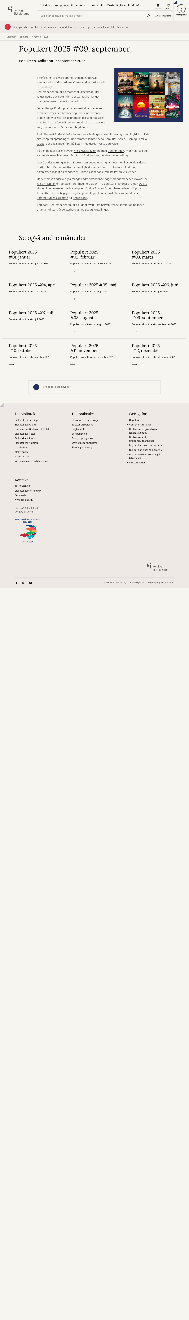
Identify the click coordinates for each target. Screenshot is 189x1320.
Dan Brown (74, 162)
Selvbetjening (79, 434)
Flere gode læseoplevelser (56, 387)
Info (137, 5)
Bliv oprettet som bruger (86, 420)
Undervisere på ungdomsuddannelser (141, 439)
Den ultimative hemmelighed (71, 167)
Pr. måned (36, 37)
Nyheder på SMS (24, 500)
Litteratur (92, 5)
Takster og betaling (82, 425)
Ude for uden (116, 151)
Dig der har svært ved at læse (145, 445)
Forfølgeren (96, 134)
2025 (46, 37)
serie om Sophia (130, 188)
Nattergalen (76, 188)
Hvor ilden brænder (60, 113)
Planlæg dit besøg (82, 447)
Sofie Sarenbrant (76, 134)
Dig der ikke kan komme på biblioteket (144, 456)
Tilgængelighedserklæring (161, 582)
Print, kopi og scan (82, 438)
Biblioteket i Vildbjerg (27, 443)
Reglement (78, 429)
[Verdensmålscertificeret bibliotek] (28, 530)
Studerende (77, 5)
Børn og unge (60, 5)
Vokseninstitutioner (140, 425)
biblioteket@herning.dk (28, 491)
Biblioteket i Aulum (25, 425)
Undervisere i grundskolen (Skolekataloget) (144, 431)
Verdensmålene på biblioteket (31, 461)
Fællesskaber (22, 456)
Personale (20, 495)
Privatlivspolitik (136, 582)
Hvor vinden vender (90, 113)
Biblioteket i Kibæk (25, 434)
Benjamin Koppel (88, 193)
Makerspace (21, 452)
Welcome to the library (115, 582)
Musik (110, 5)
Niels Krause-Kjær (85, 151)
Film (102, 5)
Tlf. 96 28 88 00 (23, 486)
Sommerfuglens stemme (52, 198)
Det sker (45, 5)
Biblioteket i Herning (26, 420)
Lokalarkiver (21, 447)
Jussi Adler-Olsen (122, 139)
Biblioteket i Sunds (25, 438)
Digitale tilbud (125, 5)
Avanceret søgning (163, 16)
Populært (23, 37)
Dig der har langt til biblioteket (146, 450)
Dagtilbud (134, 420)
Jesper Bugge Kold (48, 108)
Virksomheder (137, 462)
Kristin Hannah (46, 184)
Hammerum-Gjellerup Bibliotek (32, 429)
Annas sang (80, 198)
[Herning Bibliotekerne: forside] (18, 10)
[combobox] (95, 16)
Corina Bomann (95, 188)
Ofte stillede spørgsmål (85, 443)
